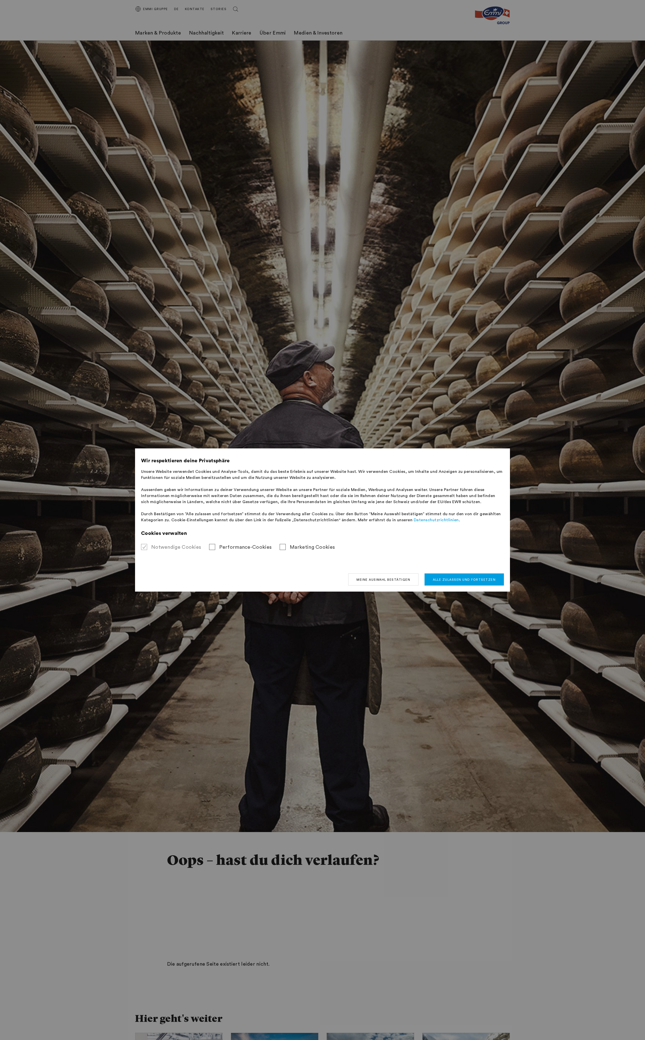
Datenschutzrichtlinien (436, 520)
